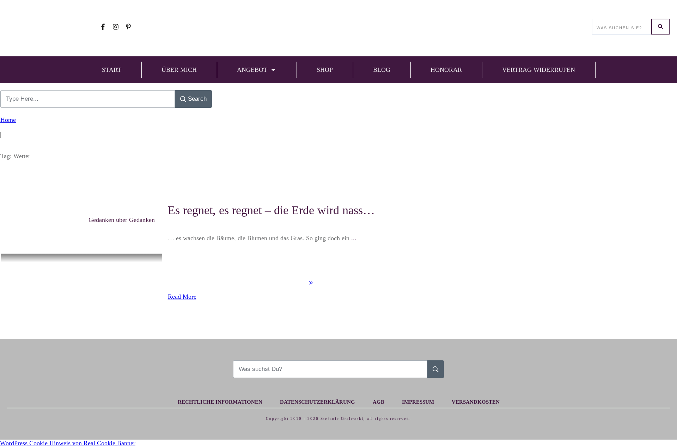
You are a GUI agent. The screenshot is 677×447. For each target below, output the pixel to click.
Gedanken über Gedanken (122, 219)
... (353, 238)
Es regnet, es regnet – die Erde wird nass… (271, 210)
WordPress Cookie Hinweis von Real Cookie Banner (67, 443)
